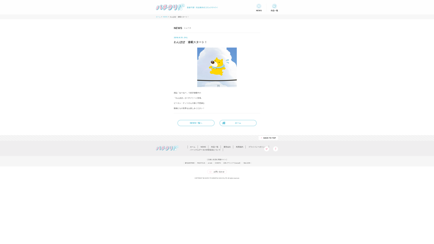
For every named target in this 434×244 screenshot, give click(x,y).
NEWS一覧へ (196, 123)
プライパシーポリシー (257, 147)
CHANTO (218, 163)
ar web (210, 163)
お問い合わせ (219, 172)
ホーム (238, 123)
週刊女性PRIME (190, 163)
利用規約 (239, 147)
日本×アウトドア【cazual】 (232, 163)
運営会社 (227, 147)
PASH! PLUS (201, 163)
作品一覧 (214, 147)
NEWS (203, 147)
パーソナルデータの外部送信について (205, 150)
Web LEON (247, 163)
